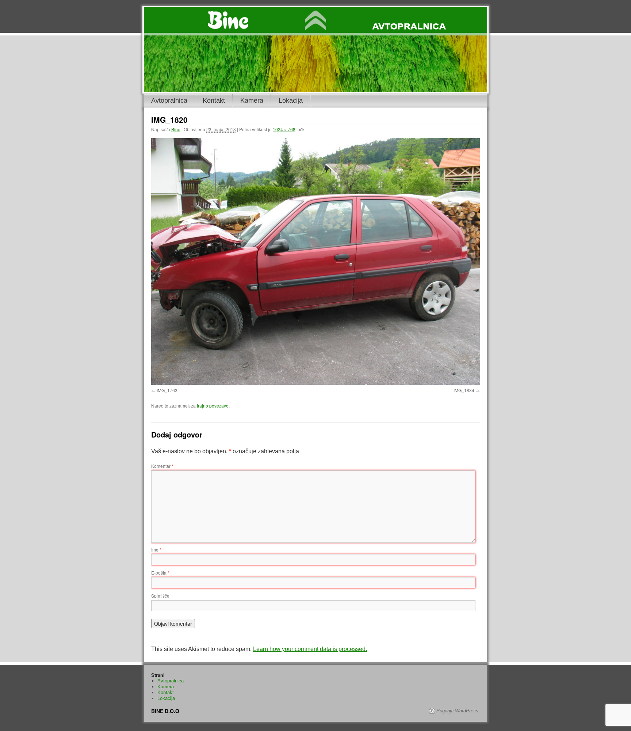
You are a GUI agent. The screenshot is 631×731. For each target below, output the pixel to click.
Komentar (162, 466)
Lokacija (291, 100)
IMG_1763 (167, 390)
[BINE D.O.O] (315, 21)
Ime (156, 549)
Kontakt (214, 100)
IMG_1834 (464, 390)
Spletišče (160, 595)
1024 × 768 (284, 129)
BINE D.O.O (165, 711)
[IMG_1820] (315, 261)
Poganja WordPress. (458, 710)
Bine (175, 129)
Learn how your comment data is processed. (310, 649)
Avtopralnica (169, 100)
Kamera (251, 100)
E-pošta (160, 572)
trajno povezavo (213, 405)
